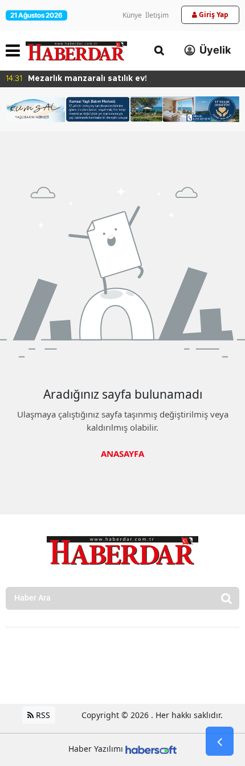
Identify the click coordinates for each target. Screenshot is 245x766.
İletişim (157, 15)
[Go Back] (220, 741)
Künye (132, 15)
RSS (42, 715)
